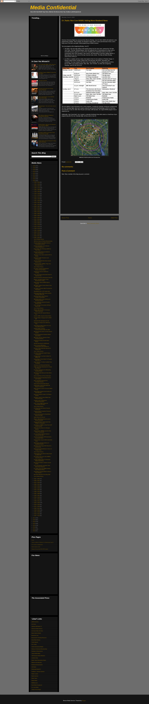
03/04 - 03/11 (37, 500)
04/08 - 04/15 (37, 491)
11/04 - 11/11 (37, 197)
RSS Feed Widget (44, 55)
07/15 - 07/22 (37, 226)
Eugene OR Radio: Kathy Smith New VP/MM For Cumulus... (42, 422)
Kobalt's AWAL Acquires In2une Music (42, 315)
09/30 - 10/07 (37, 206)
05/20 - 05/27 (37, 480)
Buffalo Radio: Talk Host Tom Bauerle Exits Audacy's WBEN (47, 125)
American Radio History (37, 628)
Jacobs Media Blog (36, 653)
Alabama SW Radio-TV (37, 626)
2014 (34, 523)
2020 (34, 176)
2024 (34, 169)
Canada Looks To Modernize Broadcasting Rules (40, 401)
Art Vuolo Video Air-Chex (37, 630)
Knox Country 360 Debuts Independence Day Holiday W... (41, 346)
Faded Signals (35, 642)
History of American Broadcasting (39, 648)
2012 (34, 527)
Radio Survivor (35, 676)
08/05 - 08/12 (37, 220)
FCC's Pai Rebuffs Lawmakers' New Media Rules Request (42, 466)
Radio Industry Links (36, 546)
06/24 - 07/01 (37, 232)
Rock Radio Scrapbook (37, 685)
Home (90, 218)
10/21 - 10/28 (37, 200)
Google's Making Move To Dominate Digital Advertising (42, 460)
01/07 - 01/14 (37, 515)
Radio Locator (35, 673)
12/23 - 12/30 (37, 184)
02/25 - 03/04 (37, 502)
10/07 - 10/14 (37, 204)
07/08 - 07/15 (37, 228)
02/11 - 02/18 (37, 506)
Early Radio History (36, 639)
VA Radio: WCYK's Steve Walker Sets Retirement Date (42, 398)
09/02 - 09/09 (37, 213)
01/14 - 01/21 (37, 513)
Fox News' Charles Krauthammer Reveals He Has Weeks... (41, 269)
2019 (34, 178)
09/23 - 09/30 (37, 208)
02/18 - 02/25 (37, 504)
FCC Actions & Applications (37, 544)
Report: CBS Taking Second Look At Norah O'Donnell (42, 420)
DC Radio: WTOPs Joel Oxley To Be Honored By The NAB (47, 133)
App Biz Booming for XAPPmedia (41, 343)
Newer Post (65, 218)
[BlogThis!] (77, 162)
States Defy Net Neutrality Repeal (41, 383)
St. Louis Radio (35, 687)
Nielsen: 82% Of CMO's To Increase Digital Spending (42, 310)
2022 (34, 173)
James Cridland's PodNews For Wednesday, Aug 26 (42, 542)
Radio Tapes (34, 678)
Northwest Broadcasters (37, 664)
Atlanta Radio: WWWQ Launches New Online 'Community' (42, 431)
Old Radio (34, 666)
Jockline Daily (35, 657)
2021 (34, 175)
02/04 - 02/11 (37, 508)
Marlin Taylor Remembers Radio (39, 660)
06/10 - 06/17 (37, 235)
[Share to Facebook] (81, 162)
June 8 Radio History (38, 308)
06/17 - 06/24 (37, 233)
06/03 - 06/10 (37, 237)
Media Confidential (53, 7)
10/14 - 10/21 (37, 202)
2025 (34, 167)
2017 (34, 517)
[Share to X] (79, 162)
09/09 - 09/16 (37, 211)
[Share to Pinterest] (82, 162)
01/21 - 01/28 (37, 511)
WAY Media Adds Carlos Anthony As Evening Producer (42, 300)
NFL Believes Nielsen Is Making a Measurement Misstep (46, 116)
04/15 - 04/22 (37, 489)
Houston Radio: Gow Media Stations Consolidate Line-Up (42, 243)
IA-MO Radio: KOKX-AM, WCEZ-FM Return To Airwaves (42, 386)
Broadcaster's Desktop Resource (39, 637)
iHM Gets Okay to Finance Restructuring (43, 241)
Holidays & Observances (37, 651)
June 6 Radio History (38, 406)
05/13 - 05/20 (37, 482)
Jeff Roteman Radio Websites (38, 655)
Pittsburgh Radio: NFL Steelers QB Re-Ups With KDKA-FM (43, 294)
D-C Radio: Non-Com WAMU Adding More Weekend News (42, 469)
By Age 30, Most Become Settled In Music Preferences (42, 252)
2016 (34, 519)
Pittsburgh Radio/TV (36, 669)
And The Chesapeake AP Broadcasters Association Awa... (42, 437)
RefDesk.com (35, 682)
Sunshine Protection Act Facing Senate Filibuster (46, 89)
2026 (34, 165)
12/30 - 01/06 (37, 182)
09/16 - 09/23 (37, 209)
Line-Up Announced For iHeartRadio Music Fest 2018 (42, 415)
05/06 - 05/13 (37, 484)
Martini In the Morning (37, 662)
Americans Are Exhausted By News (42, 365)
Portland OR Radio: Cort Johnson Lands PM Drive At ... (41, 246)
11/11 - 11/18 (37, 195)
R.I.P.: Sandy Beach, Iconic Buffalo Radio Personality (46, 97)
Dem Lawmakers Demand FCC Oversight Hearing (41, 381)
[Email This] (76, 162)
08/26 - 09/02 (37, 215)
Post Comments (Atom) (93, 223)
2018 (34, 180)
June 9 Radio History (38, 266)
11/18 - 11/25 (37, 193)
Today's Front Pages (36, 689)
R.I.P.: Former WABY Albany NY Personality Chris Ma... (41, 404)
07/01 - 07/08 (37, 230)
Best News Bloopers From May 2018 (42, 474)
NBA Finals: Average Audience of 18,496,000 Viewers (41, 443)
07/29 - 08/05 (37, 222)
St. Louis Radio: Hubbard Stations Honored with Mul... (41, 434)
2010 (34, 530)
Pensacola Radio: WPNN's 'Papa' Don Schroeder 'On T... (42, 264)
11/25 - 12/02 (37, 191)
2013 (34, 525)
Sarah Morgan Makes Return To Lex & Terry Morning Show (42, 326)
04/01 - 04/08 (37, 493)
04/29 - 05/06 (37, 486)
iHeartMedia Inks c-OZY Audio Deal (42, 291)
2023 (34, 171)
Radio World (34, 680)
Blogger (84, 700)
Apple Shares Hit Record (39, 417)
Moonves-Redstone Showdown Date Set (43, 277)
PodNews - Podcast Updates (38, 671)
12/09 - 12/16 (37, 187)
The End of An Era (43, 80)
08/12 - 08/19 (37, 219)
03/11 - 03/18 (37, 498)
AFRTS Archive (35, 621)
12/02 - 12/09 (37, 189)
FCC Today (34, 644)
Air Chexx (34, 624)
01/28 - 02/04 (37, 510)
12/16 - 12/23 (37, 185)
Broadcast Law (35, 635)
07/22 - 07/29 (37, 224)
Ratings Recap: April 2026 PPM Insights (40, 549)
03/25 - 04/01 (37, 495)
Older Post (114, 218)
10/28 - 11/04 (37, 198)
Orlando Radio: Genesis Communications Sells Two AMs (42, 329)
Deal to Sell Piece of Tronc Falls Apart (42, 375)
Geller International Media (37, 646)
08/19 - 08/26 (37, 217)
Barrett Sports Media (36, 633)
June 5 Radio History (38, 451)
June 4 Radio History (38, 476)
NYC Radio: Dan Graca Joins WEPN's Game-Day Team (42, 457)
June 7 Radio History (38, 351)
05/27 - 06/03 (37, 478)
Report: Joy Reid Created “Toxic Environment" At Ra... (41, 280)
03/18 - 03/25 (37, 497)
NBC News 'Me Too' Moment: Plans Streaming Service (42, 338)
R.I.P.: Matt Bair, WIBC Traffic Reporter (47, 64)
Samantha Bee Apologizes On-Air (41, 320)
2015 (34, 521)
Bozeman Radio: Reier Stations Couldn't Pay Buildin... (41, 297)
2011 (34, 529)
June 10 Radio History (39, 239)
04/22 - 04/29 (37, 487)
